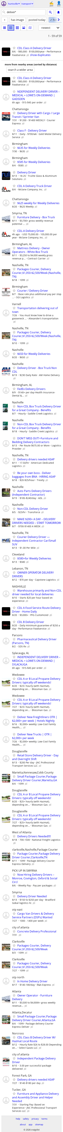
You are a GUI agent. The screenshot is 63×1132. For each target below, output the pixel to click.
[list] (4, 28)
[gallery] (23, 28)
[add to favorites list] (14, 48)
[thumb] (11, 28)
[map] (30, 28)
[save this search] (58, 12)
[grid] (17, 28)
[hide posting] (28, 55)
